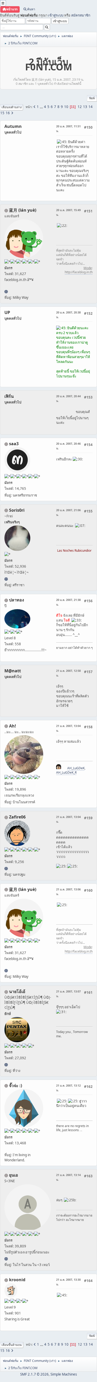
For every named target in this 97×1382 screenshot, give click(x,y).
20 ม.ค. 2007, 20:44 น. (68, 398)
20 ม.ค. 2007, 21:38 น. (68, 602)
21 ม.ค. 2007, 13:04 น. (68, 728)
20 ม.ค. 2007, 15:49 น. (68, 212)
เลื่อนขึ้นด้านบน (12, 1345)
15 (2, 113)
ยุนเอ (13, 1175)
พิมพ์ (92, 98)
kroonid (17, 1279)
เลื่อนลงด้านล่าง (11, 107)
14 (90, 106)
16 (8, 113)
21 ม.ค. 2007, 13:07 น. (68, 993)
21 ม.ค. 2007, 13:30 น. (68, 1282)
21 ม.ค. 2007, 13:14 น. (68, 1177)
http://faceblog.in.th (79, 272)
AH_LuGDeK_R (66, 772)
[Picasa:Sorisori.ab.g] (6, 579)
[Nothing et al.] (6, 868)
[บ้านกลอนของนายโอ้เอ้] (6, 1064)
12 (80, 106)
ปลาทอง (16, 600)
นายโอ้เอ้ (17, 991)
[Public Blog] (6, 291)
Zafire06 (17, 817)
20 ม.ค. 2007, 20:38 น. (68, 314)
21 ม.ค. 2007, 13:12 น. (68, 1087)
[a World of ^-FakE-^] (6, 1258)
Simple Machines (63, 1374)
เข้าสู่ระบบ (55, 15)
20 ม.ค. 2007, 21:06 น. (68, 512)
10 (66, 106)
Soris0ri (17, 510)
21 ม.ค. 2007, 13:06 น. (68, 891)
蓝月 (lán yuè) (22, 210)
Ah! (12, 726)
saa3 (14, 443)
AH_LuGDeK (76, 768)
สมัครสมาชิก (80, 15)
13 (85, 106)
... (42, 106)
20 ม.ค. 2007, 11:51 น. (68, 128)
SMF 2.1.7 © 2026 (34, 1374)
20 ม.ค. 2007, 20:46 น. (68, 446)
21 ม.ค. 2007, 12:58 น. (68, 673)
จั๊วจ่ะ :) (15, 1085)
